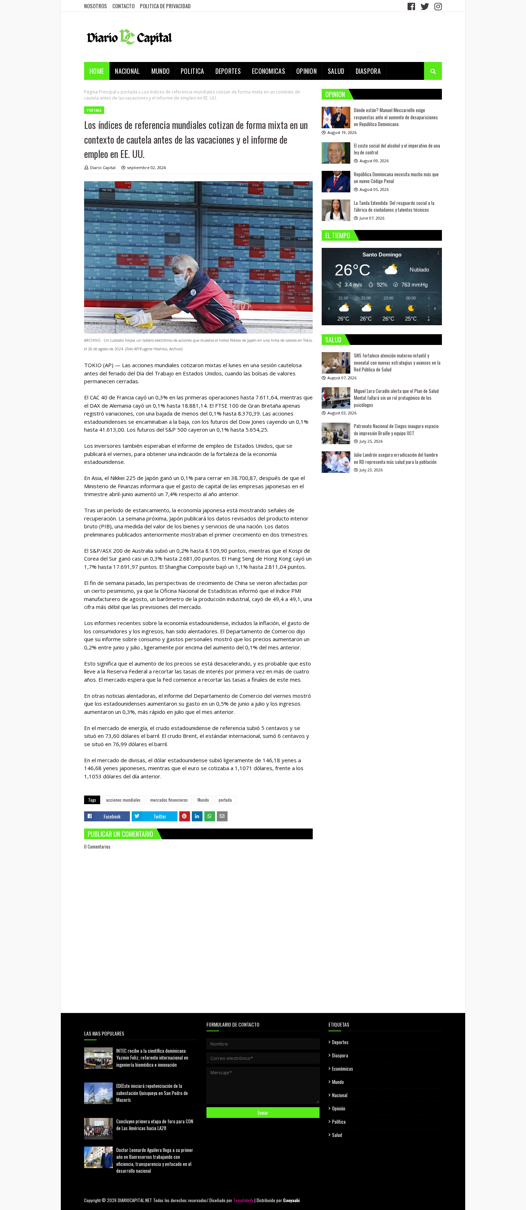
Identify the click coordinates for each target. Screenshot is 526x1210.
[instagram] (437, 6)
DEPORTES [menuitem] (228, 71)
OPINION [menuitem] (306, 71)
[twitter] (425, 6)
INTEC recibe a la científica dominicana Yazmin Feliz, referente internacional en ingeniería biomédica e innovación (152, 1057)
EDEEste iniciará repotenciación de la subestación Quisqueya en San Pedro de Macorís (152, 1092)
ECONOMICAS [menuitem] (268, 71)
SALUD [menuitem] (336, 71)
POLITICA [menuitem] (192, 71)
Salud (337, 1134)
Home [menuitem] (96, 71)
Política (339, 1121)
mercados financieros (169, 800)
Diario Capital (103, 167)
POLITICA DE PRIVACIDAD (165, 6)
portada (129, 92)
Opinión (338, 1108)
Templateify (243, 1200)
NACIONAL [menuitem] (127, 71)
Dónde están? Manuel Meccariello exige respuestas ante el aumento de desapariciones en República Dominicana (396, 117)
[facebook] (411, 6)
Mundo (203, 800)
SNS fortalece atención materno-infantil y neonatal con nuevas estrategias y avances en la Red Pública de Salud (397, 362)
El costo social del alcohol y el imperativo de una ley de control (397, 149)
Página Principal (100, 92)
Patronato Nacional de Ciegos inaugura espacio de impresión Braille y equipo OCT (396, 429)
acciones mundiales (123, 800)
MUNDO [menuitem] (160, 71)
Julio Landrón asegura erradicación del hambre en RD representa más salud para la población (396, 458)
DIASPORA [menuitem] (368, 71)
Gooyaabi (291, 1200)
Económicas (342, 1068)
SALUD (333, 339)
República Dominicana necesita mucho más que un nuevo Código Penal (396, 178)
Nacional (339, 1095)
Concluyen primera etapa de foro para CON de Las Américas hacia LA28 (154, 1125)
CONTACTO (123, 6)
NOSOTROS (95, 6)
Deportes (340, 1042)
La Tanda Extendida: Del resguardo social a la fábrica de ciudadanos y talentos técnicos (394, 206)
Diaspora (340, 1055)
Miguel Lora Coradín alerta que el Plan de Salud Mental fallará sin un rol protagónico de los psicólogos (396, 397)
